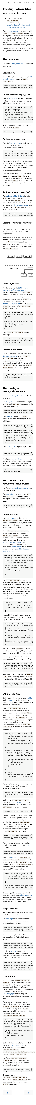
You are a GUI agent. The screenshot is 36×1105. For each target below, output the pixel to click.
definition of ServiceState (15, 196)
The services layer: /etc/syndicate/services (16, 482)
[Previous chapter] (7, 1092)
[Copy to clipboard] (31, 85)
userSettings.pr (8, 994)
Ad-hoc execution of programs (16, 94)
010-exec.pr (13, 99)
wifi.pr (30, 698)
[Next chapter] (28, 1092)
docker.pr (9, 919)
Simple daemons (10, 908)
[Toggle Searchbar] (8, 2)
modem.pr (10, 700)
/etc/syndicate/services (19, 488)
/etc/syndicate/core (18, 396)
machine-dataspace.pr (19, 459)
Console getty (9, 73)
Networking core (10, 514)
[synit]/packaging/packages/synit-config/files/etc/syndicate (19, 26)
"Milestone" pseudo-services (15, 139)
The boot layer (11, 59)
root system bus (12, 31)
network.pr (10, 518)
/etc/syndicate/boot (18, 64)
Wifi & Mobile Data (11, 694)
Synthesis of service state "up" (16, 192)
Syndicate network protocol (13, 542)
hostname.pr (10, 446)
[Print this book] (33, 2)
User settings (9, 976)
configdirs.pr (10, 402)
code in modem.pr (25, 895)
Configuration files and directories (17, 11)
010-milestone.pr (15, 143)
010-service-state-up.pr (21, 205)
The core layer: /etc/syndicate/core (14, 390)
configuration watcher (18, 290)
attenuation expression (11, 304)
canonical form (17, 1045)
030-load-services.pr (10, 356)
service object (17, 547)
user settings (17, 802)
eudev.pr (9, 416)
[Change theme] (5, 2)
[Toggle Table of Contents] (1, 2)
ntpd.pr (8, 935)
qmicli (28, 845)
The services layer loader (12, 350)
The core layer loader (11, 284)
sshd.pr (13, 951)
